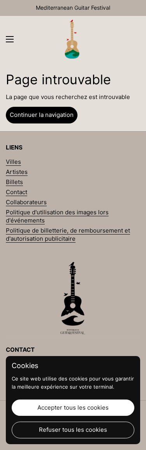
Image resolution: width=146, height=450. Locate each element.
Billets (14, 182)
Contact (16, 192)
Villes (13, 161)
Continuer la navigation (42, 114)
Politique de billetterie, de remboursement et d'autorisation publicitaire (68, 234)
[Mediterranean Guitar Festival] (72, 39)
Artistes (17, 171)
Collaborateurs (26, 202)
